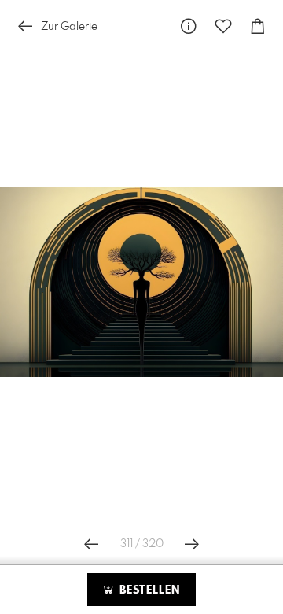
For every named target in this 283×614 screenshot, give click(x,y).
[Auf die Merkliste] (223, 26)
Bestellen (148, 590)
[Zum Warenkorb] (257, 26)
